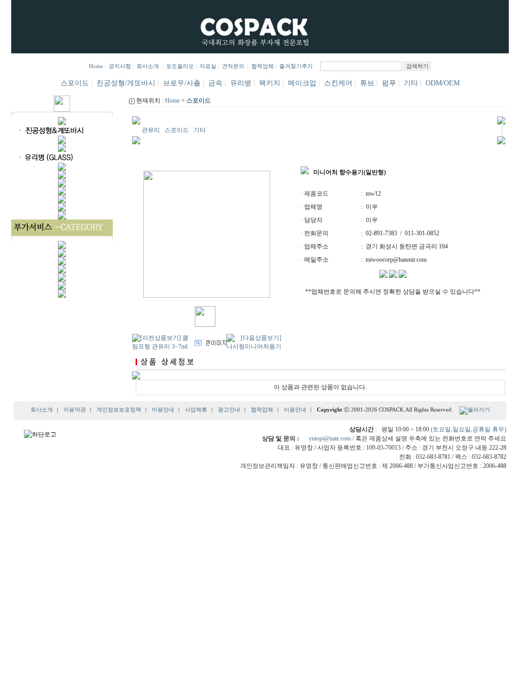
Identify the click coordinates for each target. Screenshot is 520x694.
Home (96, 66)
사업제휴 (196, 410)
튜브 (367, 83)
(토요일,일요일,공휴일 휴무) (468, 429)
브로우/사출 (182, 83)
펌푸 (389, 83)
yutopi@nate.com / (332, 438)
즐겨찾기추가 (296, 66)
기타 (411, 83)
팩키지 (269, 83)
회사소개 (148, 66)
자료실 (208, 66)
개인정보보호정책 (118, 410)
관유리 (151, 130)
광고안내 (229, 410)
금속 (215, 83)
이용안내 (163, 410)
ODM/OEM (443, 83)
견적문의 (233, 66)
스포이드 (74, 83)
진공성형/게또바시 (125, 83)
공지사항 (120, 66)
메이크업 (302, 83)
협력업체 (262, 66)
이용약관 (74, 410)
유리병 (240, 83)
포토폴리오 (180, 66)
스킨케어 (338, 83)
